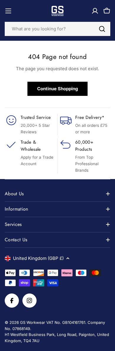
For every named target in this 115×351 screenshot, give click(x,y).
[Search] (102, 28)
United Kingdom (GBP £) (38, 258)
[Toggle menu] (8, 10)
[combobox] (57, 29)
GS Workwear (32, 322)
